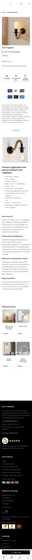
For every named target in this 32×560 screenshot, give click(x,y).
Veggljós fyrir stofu (18, 118)
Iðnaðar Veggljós (17, 105)
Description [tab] (16, 130)
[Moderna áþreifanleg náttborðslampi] (23, 348)
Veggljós (20, 116)
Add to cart (17, 552)
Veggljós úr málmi (17, 122)
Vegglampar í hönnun (9, 116)
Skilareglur (5, 504)
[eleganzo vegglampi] (9, 348)
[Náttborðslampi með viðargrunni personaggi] (9, 316)
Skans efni (9, 111)
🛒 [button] (12, 333)
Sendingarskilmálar (8, 464)
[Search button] (20, 3)
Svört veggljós (16, 113)
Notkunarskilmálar (8, 501)
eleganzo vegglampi (8, 359)
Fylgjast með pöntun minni (10, 424)
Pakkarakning (6, 498)
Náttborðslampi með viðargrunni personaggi (9, 328)
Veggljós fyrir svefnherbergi (12, 120)
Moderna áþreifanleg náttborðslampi (23, 360)
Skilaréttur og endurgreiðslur (11, 470)
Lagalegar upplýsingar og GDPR (12, 475)
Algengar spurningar (8, 495)
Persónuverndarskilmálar (10, 467)
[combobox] (14, 3)
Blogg (4, 461)
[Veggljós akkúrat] (23, 316)
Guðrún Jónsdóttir (15, 51)
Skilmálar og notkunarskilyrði (11, 472)
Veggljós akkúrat (23, 326)
